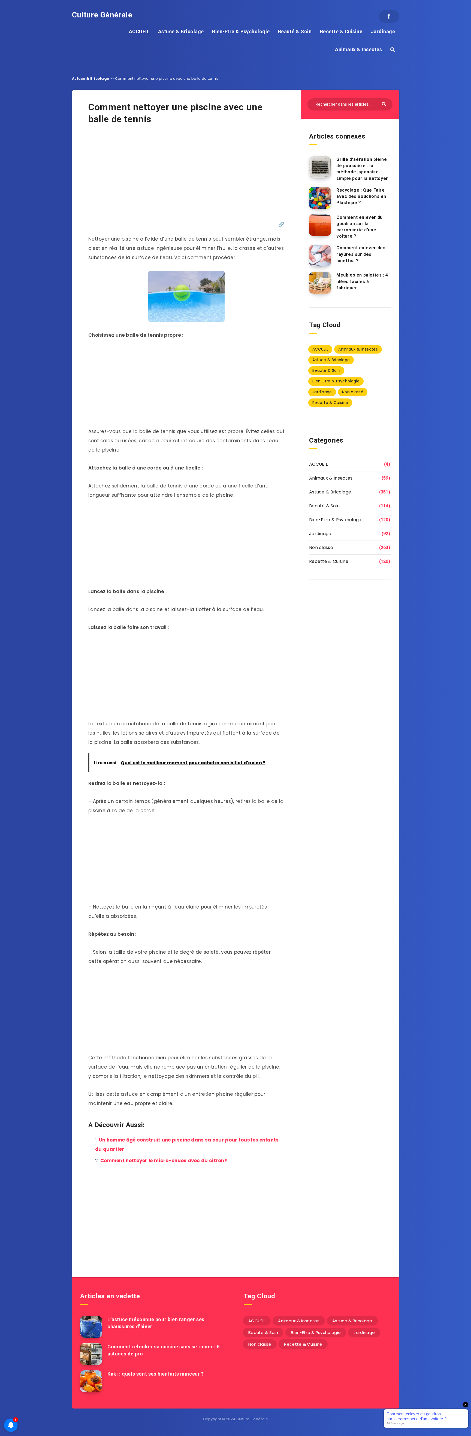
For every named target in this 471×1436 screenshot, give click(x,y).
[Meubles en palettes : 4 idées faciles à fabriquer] (320, 283)
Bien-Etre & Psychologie (241, 31)
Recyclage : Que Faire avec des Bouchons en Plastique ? (361, 196)
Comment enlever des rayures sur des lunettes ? (360, 254)
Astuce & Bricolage (181, 31)
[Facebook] (388, 16)
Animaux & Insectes (358, 49)
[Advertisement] (186, 176)
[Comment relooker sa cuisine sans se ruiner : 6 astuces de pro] (91, 1354)
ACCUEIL (139, 31)
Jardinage (383, 31)
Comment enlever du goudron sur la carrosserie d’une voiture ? (359, 227)
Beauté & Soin (295, 31)
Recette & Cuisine (341, 31)
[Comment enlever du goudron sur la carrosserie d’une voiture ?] (320, 225)
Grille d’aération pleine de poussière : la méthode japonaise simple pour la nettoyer (362, 169)
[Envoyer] (384, 103)
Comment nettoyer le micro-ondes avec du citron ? (164, 1160)
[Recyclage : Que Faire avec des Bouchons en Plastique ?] (320, 198)
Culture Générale (102, 14)
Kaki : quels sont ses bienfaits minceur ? (155, 1374)
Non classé (352, 392)
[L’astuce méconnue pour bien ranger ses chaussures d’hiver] (91, 1327)
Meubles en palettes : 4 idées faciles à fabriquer (362, 281)
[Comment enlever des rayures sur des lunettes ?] (320, 255)
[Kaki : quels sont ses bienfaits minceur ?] (91, 1381)
